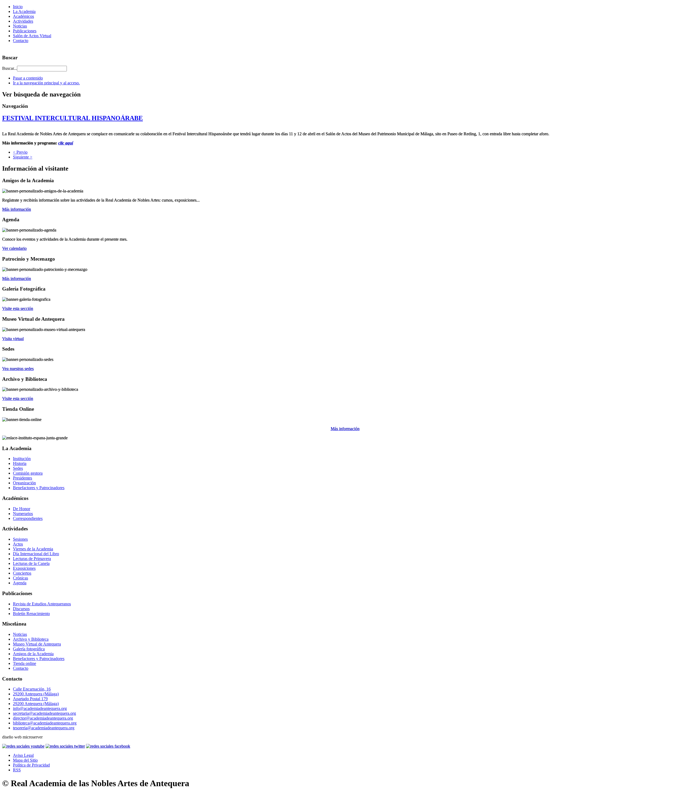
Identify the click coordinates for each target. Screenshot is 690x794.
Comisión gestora (28, 473)
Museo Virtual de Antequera (37, 644)
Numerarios (23, 513)
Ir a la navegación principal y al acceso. (46, 83)
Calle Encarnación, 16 (32, 689)
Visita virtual (13, 338)
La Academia (24, 11)
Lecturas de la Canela (31, 563)
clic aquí (65, 143)
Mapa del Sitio (25, 760)
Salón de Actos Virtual (32, 35)
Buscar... (9, 68)
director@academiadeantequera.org (43, 718)
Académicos (23, 16)
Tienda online (24, 663)
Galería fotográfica (29, 649)
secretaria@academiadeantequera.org (44, 713)
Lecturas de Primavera (32, 558)
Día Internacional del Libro (36, 553)
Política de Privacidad (31, 765)
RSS (17, 770)
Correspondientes (28, 518)
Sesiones (20, 539)
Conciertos (22, 573)
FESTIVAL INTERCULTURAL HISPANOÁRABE (72, 118)
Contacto (20, 40)
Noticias (20, 26)
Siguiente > (22, 157)
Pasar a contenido (28, 78)
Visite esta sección (17, 308)
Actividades (23, 21)
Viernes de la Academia (33, 549)
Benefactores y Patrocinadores (38, 487)
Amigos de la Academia (33, 653)
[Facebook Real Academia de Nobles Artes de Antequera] (108, 746)
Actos (18, 544)
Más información (16, 209)
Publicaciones (24, 31)
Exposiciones (24, 568)
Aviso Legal (23, 755)
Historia (19, 463)
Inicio (18, 6)
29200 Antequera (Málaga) (36, 694)
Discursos (21, 608)
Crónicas (20, 578)
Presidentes (22, 478)
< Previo (20, 152)
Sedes (18, 468)
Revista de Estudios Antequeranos (42, 604)
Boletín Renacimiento (31, 613)
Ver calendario (14, 248)
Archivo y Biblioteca (31, 639)
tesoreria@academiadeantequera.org (43, 728)
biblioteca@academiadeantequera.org (45, 723)
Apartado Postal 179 (30, 698)
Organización (24, 483)
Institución (22, 458)
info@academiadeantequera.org (40, 708)
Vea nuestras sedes (18, 368)
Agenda (19, 583)
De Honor (21, 508)
